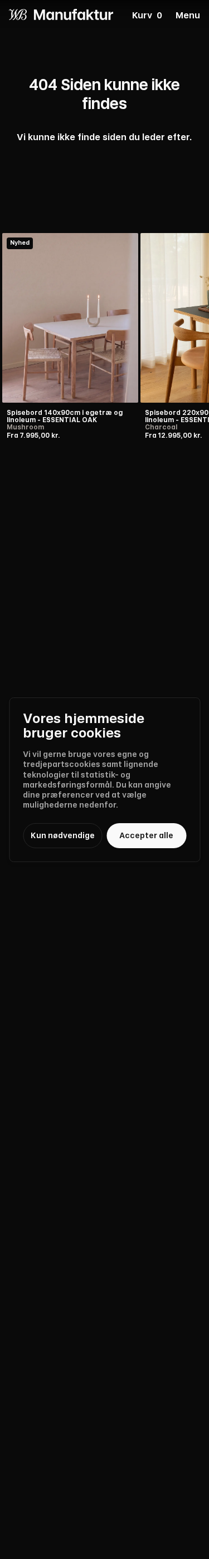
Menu (188, 15)
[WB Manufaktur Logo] (61, 14)
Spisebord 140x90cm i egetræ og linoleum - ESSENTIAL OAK (65, 416)
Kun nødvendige (63, 835)
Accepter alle (146, 835)
